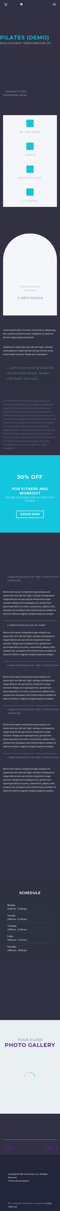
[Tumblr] (21, 1130)
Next (50, 1148)
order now (30, 514)
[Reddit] (32, 1130)
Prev (10, 1148)
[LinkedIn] (27, 1130)
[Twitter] (11, 1130)
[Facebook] (5, 1130)
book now (30, 217)
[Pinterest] (16, 1130)
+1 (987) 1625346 (30, 298)
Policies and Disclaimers (18, 1180)
